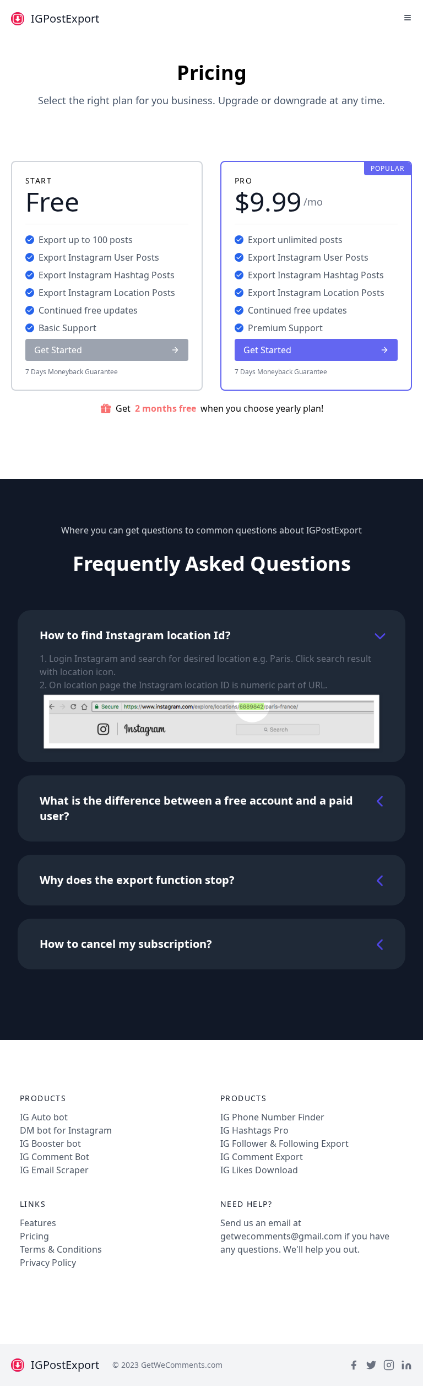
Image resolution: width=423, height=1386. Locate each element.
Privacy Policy (48, 1262)
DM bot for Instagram (66, 1130)
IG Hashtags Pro (254, 1130)
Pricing (34, 1236)
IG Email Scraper (54, 1170)
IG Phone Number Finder (272, 1117)
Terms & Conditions (61, 1249)
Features (38, 1223)
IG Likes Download (259, 1170)
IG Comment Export (261, 1157)
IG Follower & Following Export (284, 1143)
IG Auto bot (44, 1117)
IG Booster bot (50, 1143)
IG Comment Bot (54, 1157)
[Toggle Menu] (407, 17)
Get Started (58, 350)
